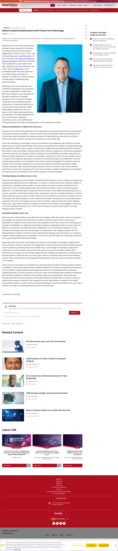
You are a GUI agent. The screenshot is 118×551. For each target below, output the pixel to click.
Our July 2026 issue (94, 10)
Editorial (59, 483)
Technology (6, 323)
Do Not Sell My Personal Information (59, 491)
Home (47, 535)
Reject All (91, 545)
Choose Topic (24, 10)
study (16, 107)
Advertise (59, 481)
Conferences (72, 5)
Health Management (17, 323)
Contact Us (59, 485)
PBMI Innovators (51, 10)
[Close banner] (116, 2)
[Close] (115, 545)
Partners (80, 5)
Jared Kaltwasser (33, 344)
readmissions (18, 69)
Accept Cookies (103, 545)
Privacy (59, 489)
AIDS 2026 (42, 10)
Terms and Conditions (59, 487)
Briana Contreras (33, 381)
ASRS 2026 (85, 10)
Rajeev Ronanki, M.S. (34, 364)
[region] (59, 545)
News (59, 5)
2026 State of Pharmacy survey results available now (69, 10)
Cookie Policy (17, 549)
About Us (59, 479)
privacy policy (37, 316)
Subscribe (74, 313)
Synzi (18, 294)
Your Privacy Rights (59, 494)
